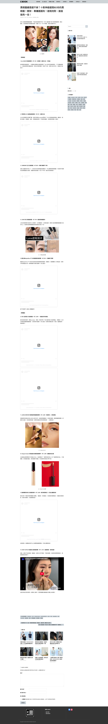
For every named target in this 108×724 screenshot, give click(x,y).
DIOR (76, 97)
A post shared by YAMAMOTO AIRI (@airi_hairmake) (38, 109)
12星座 (69, 97)
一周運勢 (69, 99)
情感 (86, 102)
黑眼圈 (41, 618)
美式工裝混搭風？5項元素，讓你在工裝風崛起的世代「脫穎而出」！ (51, 625)
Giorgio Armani (37, 616)
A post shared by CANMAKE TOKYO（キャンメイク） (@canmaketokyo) (39, 212)
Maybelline (55, 616)
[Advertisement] (42, 606)
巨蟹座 (76, 102)
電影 (75, 109)
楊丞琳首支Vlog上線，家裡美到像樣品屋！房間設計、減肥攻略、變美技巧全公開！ (36, 623)
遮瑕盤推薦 (33, 618)
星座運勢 (80, 104)
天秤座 (81, 100)
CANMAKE (29, 616)
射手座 (73, 102)
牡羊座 (71, 106)
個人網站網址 (23, 696)
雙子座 (69, 109)
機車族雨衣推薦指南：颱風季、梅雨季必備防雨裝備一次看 (82, 47)
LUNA (49, 616)
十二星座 (69, 100)
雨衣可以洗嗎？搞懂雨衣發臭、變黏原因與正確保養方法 (82, 56)
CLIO (33, 616)
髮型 (80, 109)
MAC (51, 616)
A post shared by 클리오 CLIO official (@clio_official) (39, 160)
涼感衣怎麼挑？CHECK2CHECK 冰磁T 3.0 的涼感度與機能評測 (82, 37)
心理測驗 (82, 102)
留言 (21, 673)
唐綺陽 (78, 100)
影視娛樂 (71, 1)
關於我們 (47, 712)
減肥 (68, 106)
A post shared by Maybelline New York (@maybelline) (38, 305)
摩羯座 (74, 104)
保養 (81, 99)
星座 (77, 104)
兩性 (84, 99)
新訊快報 (38, 1)
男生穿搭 (81, 106)
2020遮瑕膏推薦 (23, 616)
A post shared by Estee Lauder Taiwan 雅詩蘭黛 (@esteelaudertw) (39, 539)
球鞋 (77, 106)
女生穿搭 (69, 102)
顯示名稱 (22, 689)
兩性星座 (84, 1)
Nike (82, 97)
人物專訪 (78, 99)
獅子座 (75, 106)
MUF (58, 616)
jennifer (30, 17)
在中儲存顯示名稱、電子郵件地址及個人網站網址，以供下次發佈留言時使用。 (39, 699)
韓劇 (77, 109)
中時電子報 (74, 99)
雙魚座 (72, 109)
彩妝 (37, 17)
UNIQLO (85, 97)
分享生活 (77, 1)
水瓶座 (84, 104)
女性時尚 (64, 1)
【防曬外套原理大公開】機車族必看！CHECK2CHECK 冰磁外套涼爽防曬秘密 (56, 659)
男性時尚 (58, 1)
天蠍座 (84, 100)
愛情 (68, 104)
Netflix (79, 97)
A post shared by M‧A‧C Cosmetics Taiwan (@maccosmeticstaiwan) (38, 407)
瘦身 (84, 106)
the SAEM (22, 618)
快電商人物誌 (51, 1)
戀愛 (71, 104)
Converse (73, 97)
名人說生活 (44, 1)
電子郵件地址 (23, 692)
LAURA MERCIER (44, 616)
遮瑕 (30, 618)
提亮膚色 (26, 618)
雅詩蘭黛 (37, 618)
